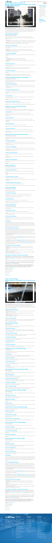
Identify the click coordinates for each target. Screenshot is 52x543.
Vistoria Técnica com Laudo (41, 537)
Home (21, 1)
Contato (43, 1)
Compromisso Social (19, 526)
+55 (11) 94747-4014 (11, 268)
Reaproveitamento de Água (41, 534)
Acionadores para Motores (31, 519)
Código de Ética (18, 520)
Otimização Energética (40, 527)
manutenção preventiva (20, 236)
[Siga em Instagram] (8, 527)
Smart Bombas (12, 258)
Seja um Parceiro (18, 537)
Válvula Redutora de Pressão (41, 536)
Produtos (24, 1)
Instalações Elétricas (40, 522)
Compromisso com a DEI (19, 522)
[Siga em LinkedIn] (10, 527)
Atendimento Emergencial (20, 519)
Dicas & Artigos (33, 1)
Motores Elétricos (29, 523)
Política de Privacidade (19, 536)
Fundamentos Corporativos (20, 531)
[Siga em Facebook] (6, 527)
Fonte (6, 275)
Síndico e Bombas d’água (11, 279)
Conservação (39, 519)
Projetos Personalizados (41, 528)
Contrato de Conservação (20, 528)
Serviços (28, 1)
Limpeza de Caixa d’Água (41, 525)
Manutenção (39, 520)
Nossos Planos (39, 1)
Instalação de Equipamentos (41, 523)
